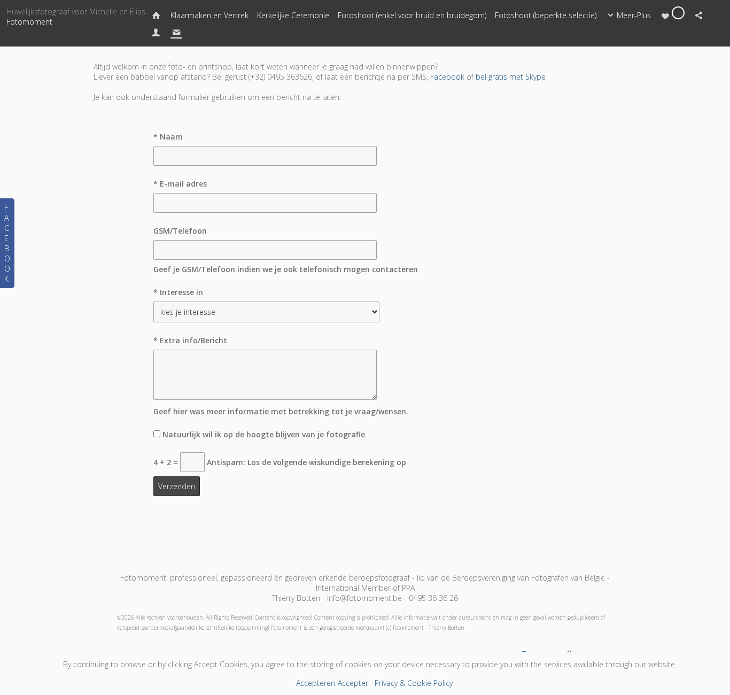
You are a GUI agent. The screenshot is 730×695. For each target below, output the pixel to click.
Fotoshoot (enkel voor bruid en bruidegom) (412, 15)
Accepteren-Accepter (332, 683)
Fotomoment (29, 22)
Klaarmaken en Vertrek (209, 15)
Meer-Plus (634, 15)
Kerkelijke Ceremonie (293, 15)
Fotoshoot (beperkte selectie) (545, 15)
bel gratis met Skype (511, 77)
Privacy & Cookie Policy (414, 683)
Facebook (447, 77)
